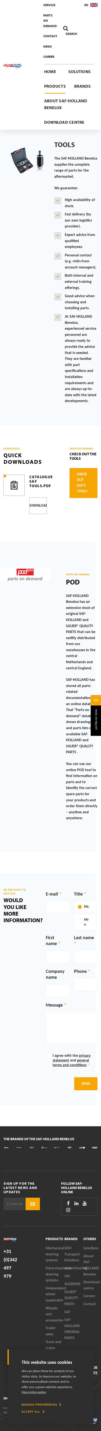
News (47, 46)
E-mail (52, 894)
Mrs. (86, 922)
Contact (50, 36)
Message (54, 1005)
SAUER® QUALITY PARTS (71, 1298)
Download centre (64, 122)
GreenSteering (73, 1268)
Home (50, 71)
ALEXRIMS (72, 1284)
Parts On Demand (50, 20)
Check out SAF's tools (82, 483)
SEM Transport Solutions (72, 1254)
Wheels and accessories (54, 1314)
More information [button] (34, 1392)
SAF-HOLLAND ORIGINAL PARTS (72, 1329)
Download (38, 506)
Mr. (86, 907)
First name (51, 941)
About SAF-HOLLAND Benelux (65, 104)
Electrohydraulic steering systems (55, 1274)
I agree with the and (72, 1060)
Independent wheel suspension (55, 1294)
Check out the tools (83, 456)
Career (48, 56)
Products (55, 86)
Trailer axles (51, 1331)
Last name (84, 938)
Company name (55, 974)
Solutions (79, 71)
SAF (67, 1312)
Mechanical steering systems (55, 1254)
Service (49, 5)
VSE (67, 1276)
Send (86, 1084)
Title (78, 894)
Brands (82, 86)
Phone (80, 971)
